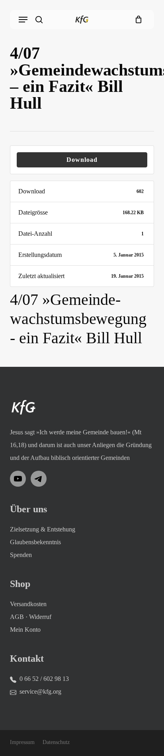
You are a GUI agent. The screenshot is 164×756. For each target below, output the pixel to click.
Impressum (22, 742)
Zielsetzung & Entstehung (42, 529)
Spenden (21, 554)
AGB (17, 616)
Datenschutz (56, 742)
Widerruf (40, 616)
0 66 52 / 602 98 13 (44, 678)
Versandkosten (28, 604)
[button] (23, 20)
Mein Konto (25, 629)
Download (82, 159)
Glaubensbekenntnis (35, 542)
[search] (39, 19)
